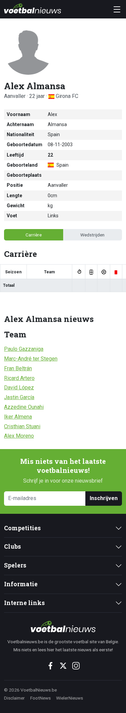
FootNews (40, 698)
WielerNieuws (69, 698)
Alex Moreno (19, 436)
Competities (22, 528)
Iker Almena (18, 417)
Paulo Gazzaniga (23, 349)
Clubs (12, 546)
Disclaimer (14, 698)
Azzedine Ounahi (24, 407)
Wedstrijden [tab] (92, 234)
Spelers (15, 565)
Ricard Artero (19, 378)
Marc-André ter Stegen (30, 358)
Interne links (24, 603)
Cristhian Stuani (22, 426)
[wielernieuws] (63, 626)
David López (19, 387)
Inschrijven (104, 498)
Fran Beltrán (18, 368)
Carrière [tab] (34, 234)
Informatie (21, 584)
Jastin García (19, 397)
